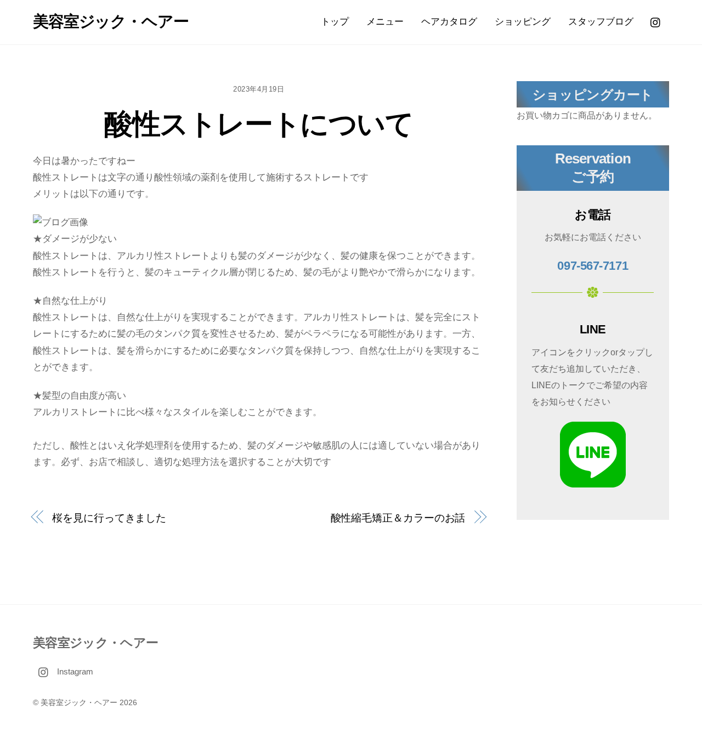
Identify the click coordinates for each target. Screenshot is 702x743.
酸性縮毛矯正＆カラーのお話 (398, 518)
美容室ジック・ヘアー (79, 703)
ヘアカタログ (449, 21)
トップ (335, 21)
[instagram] (656, 21)
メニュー (385, 21)
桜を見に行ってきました (109, 518)
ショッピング (523, 21)
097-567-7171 (592, 266)
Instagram (74, 671)
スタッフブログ (600, 21)
